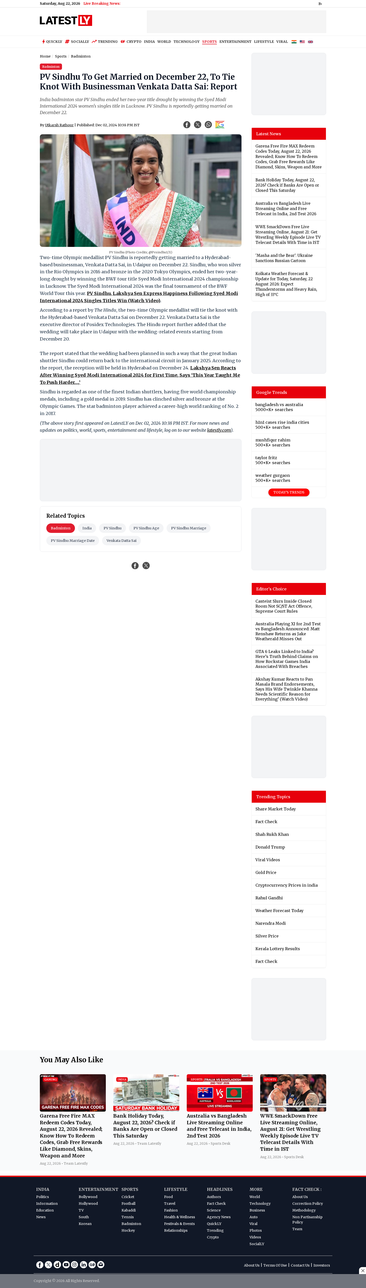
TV (81, 1210)
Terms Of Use (275, 1265)
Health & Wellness (179, 1217)
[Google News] (92, 1264)
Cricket (128, 1197)
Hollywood (88, 1203)
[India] (294, 42)
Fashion (171, 1210)
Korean (85, 1223)
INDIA (149, 41)
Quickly (54, 41)
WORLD (164, 41)
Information (47, 1203)
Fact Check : (306, 1189)
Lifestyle (175, 1189)
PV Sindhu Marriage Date (73, 540)
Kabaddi (129, 1210)
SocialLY (256, 1244)
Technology (260, 1203)
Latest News (268, 133)
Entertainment (98, 1189)
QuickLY (214, 1223)
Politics (42, 1197)
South (84, 1217)
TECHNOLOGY (187, 41)
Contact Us (300, 1265)
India (87, 528)
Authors (214, 1197)
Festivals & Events (179, 1223)
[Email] (101, 1264)
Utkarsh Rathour (59, 125)
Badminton (60, 528)
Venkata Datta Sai (121, 540)
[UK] (310, 42)
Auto (253, 1217)
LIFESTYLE (264, 41)
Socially (80, 41)
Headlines (220, 1189)
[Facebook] (40, 1264)
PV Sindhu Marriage (188, 528)
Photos (255, 1230)
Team (297, 1229)
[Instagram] (74, 1264)
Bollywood (88, 1197)
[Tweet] (146, 565)
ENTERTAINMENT (235, 41)
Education (45, 1210)
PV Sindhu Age (146, 528)
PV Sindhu (113, 528)
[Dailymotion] (57, 1264)
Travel (169, 1203)
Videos (255, 1237)
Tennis (128, 1217)
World (254, 1197)
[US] (302, 42)
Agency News (219, 1217)
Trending (108, 41)
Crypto (133, 41)
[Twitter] (48, 1264)
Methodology (304, 1210)
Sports (130, 1189)
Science (214, 1210)
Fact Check (216, 1203)
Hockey (128, 1230)
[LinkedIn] (83, 1264)
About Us (300, 1197)
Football (128, 1203)
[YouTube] (66, 1264)
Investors (321, 1265)
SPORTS (209, 41)
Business (257, 1210)
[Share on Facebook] (135, 565)
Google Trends (271, 392)
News (41, 1217)
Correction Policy (307, 1203)
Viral (253, 1223)
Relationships (175, 1230)
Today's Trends (289, 492)
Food (168, 1197)
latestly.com (219, 430)
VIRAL (282, 41)
